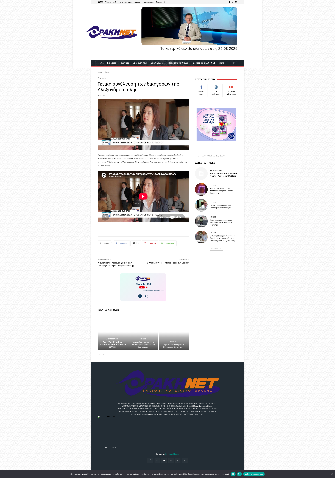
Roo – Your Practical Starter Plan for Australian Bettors (112, 344)
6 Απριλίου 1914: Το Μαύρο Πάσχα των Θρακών (168, 263)
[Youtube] (235, 2)
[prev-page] (99, 354)
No (239, 474)
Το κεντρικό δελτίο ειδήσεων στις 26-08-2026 (198, 48)
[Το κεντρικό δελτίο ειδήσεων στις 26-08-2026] (189, 26)
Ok (233, 474)
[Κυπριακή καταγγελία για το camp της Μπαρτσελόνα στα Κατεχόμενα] (143, 332)
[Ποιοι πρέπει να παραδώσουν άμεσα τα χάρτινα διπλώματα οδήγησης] (201, 221)
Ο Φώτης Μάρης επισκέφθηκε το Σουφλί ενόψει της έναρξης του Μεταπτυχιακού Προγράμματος (223, 238)
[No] (331, 474)
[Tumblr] (177, 460)
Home (100, 72)
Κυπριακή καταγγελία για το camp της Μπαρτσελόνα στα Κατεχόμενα (143, 344)
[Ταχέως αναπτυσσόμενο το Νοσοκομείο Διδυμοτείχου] (174, 332)
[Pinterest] (171, 460)
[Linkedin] (164, 460)
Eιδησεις (107, 72)
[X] (184, 460)
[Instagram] (232, 2)
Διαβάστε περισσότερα (254, 474)
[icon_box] (160, 2)
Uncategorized (112, 339)
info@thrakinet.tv (172, 454)
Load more (215, 248)
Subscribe (231, 86)
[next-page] (103, 354)
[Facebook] (229, 2)
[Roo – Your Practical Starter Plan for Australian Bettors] (113, 332)
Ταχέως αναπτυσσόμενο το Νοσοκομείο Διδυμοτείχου (173, 345)
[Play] (140, 296)
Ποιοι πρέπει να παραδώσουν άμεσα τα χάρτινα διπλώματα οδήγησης (221, 222)
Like (201, 86)
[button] (234, 63)
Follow (216, 86)
